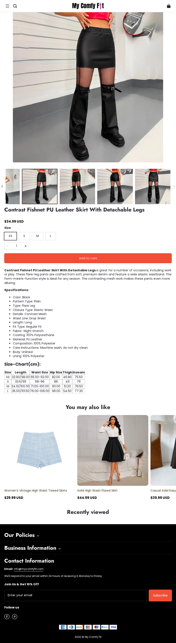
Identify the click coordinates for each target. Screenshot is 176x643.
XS (8, 377)
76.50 (79, 386)
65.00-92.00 (40, 377)
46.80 (67, 377)
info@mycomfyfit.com (29, 569)
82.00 (56, 377)
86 (56, 381)
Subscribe (160, 595)
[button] (7, 6)
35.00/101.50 (20, 391)
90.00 (56, 386)
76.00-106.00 (39, 391)
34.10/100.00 (21, 386)
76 (79, 381)
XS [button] (10, 236)
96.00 (56, 391)
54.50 (67, 391)
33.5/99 (20, 381)
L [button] (50, 236)
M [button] (37, 236)
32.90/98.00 (21, 377)
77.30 (79, 391)
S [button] (24, 236)
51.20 (67, 386)
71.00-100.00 (40, 386)
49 (67, 381)
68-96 (39, 381)
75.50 (79, 377)
